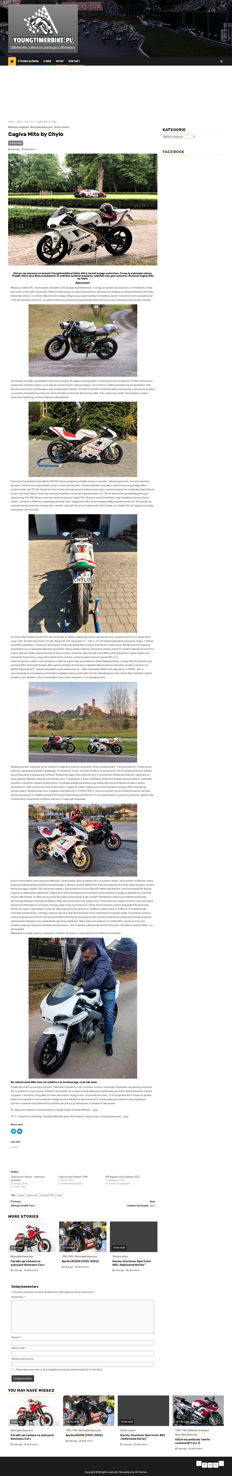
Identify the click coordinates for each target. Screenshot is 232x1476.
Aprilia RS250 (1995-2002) (80, 1261)
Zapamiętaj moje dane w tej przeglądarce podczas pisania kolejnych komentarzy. (59, 1369)
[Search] (221, 61)
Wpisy (60, 61)
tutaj (125, 1116)
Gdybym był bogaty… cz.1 (141, 1203)
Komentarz (18, 1297)
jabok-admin (29, 149)
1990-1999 (67, 1256)
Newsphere (125, 1472)
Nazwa (16, 1337)
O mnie (47, 61)
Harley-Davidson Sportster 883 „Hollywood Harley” (131, 1263)
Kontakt (74, 61)
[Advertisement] (116, 91)
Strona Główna (28, 61)
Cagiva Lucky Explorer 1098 (72, 1176)
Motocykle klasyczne (41, 127)
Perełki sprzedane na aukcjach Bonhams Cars (27, 1263)
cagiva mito (32, 1195)
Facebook (173, 152)
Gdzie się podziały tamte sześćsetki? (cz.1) (192, 1441)
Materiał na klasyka (18, 127)
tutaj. (95, 1109)
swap (59, 1195)
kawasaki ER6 (47, 1195)
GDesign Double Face (22, 1203)
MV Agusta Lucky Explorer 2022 (123, 1176)
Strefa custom (61, 127)
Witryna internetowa (22, 1358)
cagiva (20, 1195)
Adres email (19, 1348)
